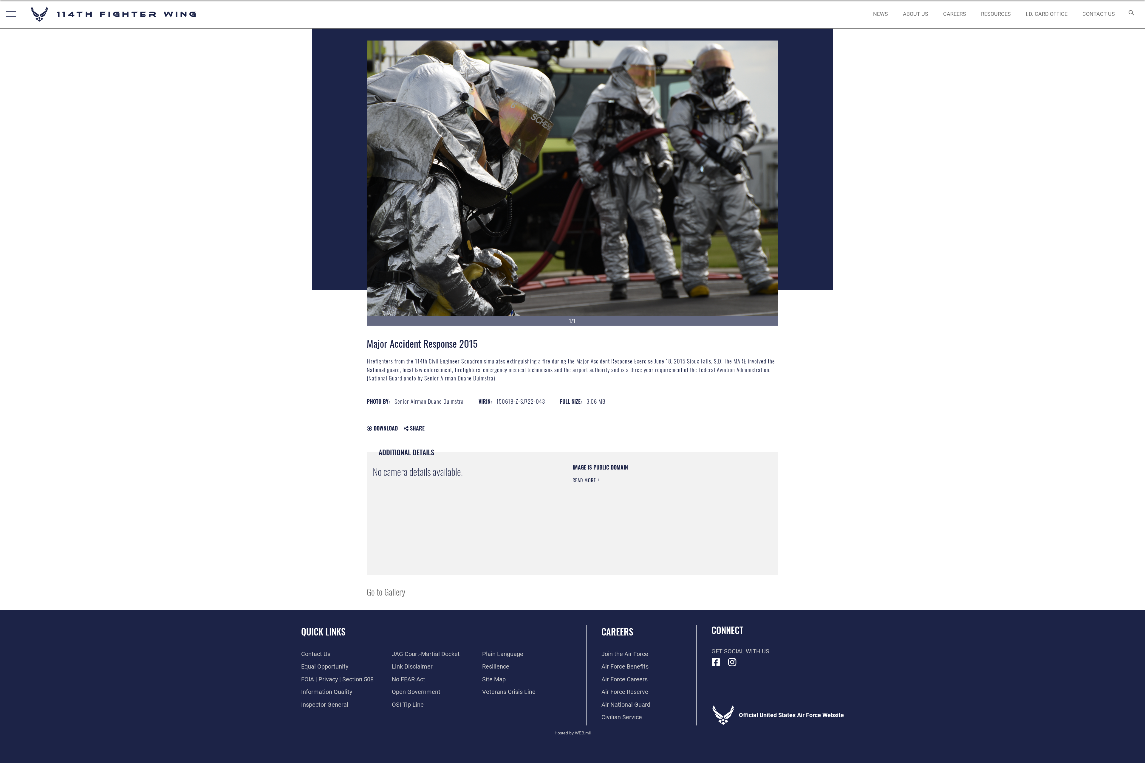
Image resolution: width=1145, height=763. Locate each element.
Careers (617, 631)
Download (385, 428)
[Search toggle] (1131, 14)
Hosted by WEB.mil (573, 733)
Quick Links (323, 631)
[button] (9, 14)
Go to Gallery (386, 591)
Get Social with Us (740, 651)
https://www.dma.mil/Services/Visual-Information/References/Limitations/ (642, 518)
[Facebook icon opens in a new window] (715, 662)
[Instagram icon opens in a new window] (732, 662)
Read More (585, 480)
